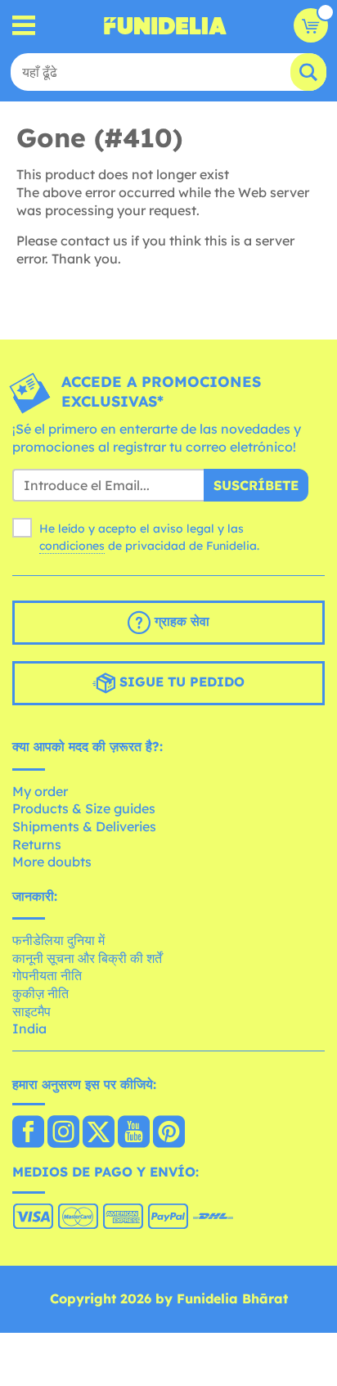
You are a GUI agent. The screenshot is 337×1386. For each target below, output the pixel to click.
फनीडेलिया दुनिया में (58, 940)
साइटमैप (31, 1011)
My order (40, 791)
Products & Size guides (83, 808)
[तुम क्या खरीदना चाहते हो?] (24, 25)
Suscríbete (256, 485)
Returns (36, 844)
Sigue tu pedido (180, 681)
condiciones (72, 545)
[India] (28, 1133)
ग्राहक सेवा (180, 621)
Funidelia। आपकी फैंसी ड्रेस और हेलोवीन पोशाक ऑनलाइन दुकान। (165, 25)
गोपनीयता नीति (47, 975)
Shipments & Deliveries (84, 826)
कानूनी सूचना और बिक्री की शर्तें (87, 958)
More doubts (52, 861)
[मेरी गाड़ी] (311, 25)
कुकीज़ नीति (40, 993)
